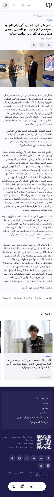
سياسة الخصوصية (39, 422)
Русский (7, 298)
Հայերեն (18, 298)
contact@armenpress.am (20, 447)
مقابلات (46, 313)
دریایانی (44, 412)
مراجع (45, 407)
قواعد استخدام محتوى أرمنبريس (32, 417)
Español (28, 298)
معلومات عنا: (41, 398)
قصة (45, 403)
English (38, 298)
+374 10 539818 (25, 443)
